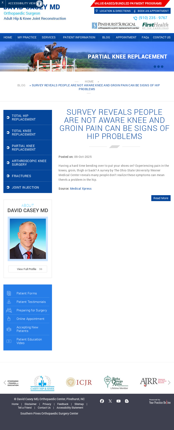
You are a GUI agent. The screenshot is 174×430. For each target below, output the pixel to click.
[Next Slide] (162, 66)
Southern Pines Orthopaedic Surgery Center (49, 413)
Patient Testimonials (31, 302)
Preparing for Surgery (32, 310)
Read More (160, 198)
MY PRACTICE (27, 37)
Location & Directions (115, 11)
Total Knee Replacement (24, 132)
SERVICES (49, 37)
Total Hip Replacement (24, 117)
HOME (8, 37)
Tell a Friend (25, 407)
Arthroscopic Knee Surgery (29, 163)
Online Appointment (31, 319)
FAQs (145, 37)
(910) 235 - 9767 (153, 17)
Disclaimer (30, 403)
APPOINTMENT (126, 37)
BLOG (106, 37)
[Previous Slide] (155, 66)
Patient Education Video (29, 341)
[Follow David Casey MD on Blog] (126, 401)
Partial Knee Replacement (127, 57)
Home (89, 81)
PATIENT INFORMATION (79, 37)
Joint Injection (25, 187)
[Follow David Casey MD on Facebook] (102, 401)
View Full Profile (26, 269)
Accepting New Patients (27, 329)
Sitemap (79, 403)
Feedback (62, 403)
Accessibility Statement (70, 407)
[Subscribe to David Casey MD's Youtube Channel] (118, 401)
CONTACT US (162, 37)
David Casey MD (27, 210)
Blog (21, 85)
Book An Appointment (153, 11)
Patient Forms (27, 293)
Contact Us (44, 407)
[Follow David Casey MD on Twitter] (110, 401)
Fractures (21, 176)
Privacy (47, 403)
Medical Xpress (80, 188)
